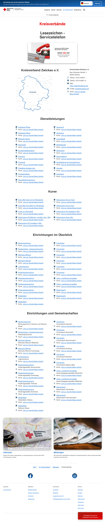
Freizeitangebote (24, 174)
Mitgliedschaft (61, 145)
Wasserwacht (61, 290)
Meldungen (59, 452)
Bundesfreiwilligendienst (26, 150)
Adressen (7, 452)
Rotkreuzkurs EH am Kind (65, 205)
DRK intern (81, 508)
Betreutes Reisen (24, 139)
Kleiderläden (22, 296)
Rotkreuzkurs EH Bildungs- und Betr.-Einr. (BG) (34, 217)
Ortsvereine (60, 243)
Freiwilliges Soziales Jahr (26, 168)
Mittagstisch (60, 150)
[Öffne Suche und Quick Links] (84, 10)
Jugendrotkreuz (23, 266)
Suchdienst (60, 174)
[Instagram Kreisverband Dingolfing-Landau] (74, 475)
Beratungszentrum (24, 243)
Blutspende (22, 145)
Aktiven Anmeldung (33, 493)
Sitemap (80, 496)
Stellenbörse (77, 10)
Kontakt (80, 493)
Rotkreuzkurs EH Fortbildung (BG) (30, 223)
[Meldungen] (78, 434)
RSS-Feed (81, 505)
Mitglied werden (32, 490)
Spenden (59, 10)
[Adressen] (27, 434)
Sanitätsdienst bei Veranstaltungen (68, 162)
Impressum (81, 502)
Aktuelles (55, 493)
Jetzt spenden (7, 490)
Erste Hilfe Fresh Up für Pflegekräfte (30, 200)
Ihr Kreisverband (68, 10)
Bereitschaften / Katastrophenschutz (30, 249)
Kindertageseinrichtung (26, 272)
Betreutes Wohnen (24, 255)
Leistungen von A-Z (58, 496)
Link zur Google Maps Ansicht (77, 92)
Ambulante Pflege (24, 127)
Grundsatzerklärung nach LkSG (61, 499)
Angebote (47, 10)
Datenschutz (81, 499)
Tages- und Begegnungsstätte (66, 278)
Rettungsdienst (61, 156)
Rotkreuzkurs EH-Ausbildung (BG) (68, 211)
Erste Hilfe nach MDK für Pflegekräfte (31, 205)
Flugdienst (21, 162)
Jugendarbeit (60, 139)
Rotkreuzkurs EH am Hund (65, 200)
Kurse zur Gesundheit (25, 211)
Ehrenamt (21, 156)
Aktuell (53, 10)
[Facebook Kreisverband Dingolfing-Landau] (30, 475)
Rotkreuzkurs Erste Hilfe (64, 217)
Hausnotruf (60, 127)
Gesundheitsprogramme (26, 180)
